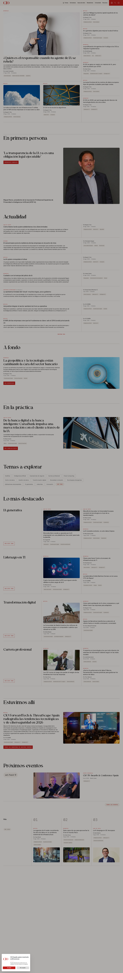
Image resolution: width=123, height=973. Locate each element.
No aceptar (23, 967)
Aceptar (9, 967)
